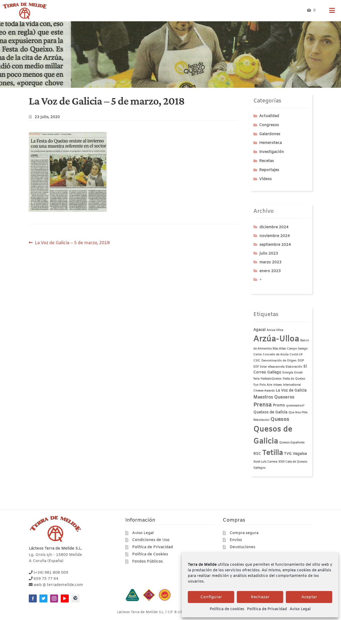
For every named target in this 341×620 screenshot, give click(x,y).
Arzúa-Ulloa (276, 339)
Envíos (236, 540)
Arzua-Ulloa (275, 330)
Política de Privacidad (267, 609)
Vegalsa (300, 453)
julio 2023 (268, 253)
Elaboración (294, 367)
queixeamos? (295, 405)
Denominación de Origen (279, 361)
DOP (301, 361)
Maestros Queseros (273, 397)
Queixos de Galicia (270, 412)
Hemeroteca (270, 142)
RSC (257, 453)
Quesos (279, 419)
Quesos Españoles (292, 442)
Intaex (277, 385)
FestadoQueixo (271, 379)
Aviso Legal (300, 609)
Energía (287, 373)
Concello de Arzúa (276, 354)
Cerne (257, 354)
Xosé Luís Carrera (265, 462)
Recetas (266, 161)
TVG (288, 453)
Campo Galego (297, 349)
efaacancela (276, 367)
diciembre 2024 (274, 227)
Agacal (259, 329)
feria (256, 379)
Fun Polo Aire (262, 385)
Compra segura (244, 533)
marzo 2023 (270, 262)
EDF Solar (260, 367)
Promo (279, 405)
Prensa (262, 405)
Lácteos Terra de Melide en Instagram (54, 598)
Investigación (271, 152)
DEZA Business (75, 598)
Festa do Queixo (294, 379)
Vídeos (265, 179)
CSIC (256, 361)
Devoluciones (242, 547)
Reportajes (269, 170)
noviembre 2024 (274, 236)
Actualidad (269, 116)
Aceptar (309, 597)
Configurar (211, 597)
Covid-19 (296, 354)
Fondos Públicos (147, 561)
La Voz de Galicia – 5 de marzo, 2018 (72, 243)
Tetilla (272, 453)
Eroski (298, 373)
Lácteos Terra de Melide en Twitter (43, 598)
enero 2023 (270, 271)
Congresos (269, 125)
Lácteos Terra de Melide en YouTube (65, 598)
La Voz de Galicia (291, 390)
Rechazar (260, 597)
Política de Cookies (150, 554)
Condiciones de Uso (150, 540)
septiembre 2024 (275, 244)
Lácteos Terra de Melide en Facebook (33, 598)
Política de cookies (227, 609)
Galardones (269, 134)
